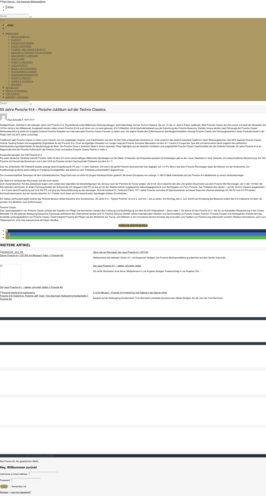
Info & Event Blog (14, 331)
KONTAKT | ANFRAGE (17, 97)
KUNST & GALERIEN (22, 62)
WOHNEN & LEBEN (16, 450)
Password (5, 480)
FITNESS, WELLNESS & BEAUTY (28, 49)
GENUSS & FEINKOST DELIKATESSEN (31, 52)
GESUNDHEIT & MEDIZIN (24, 55)
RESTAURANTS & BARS (24, 71)
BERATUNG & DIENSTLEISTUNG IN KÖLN (27, 386)
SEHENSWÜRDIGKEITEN (24, 75)
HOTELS (10, 420)
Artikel (10, 7)
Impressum (11, 334)
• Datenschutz (12, 337)
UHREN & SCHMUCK (22, 81)
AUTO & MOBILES (20, 36)
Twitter (9, 352)
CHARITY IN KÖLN (15, 383)
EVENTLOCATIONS (21, 46)
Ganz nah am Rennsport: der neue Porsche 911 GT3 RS (120, 252)
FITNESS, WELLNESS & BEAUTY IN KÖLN (27, 392)
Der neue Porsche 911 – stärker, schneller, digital (117, 265)
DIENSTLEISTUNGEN (22, 43)
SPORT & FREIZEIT (21, 78)
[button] (7, 230)
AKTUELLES (12, 87)
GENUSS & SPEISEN (17, 407)
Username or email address (14, 474)
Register (4, 492)
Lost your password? (21, 492)
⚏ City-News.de (13, 365)
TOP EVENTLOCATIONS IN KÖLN (23, 389)
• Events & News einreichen (19, 340)
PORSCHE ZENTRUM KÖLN (133, 225)
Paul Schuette (14, 119)
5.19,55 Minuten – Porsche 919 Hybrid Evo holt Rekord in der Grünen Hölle (130, 292)
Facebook (10, 356)
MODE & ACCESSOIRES (24, 68)
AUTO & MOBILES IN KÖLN (19, 380)
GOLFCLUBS (18, 59)
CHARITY (16, 40)
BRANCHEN (12, 33)
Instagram (10, 362)
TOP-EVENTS (13, 94)
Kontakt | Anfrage (14, 327)
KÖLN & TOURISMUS (16, 90)
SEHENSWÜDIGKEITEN (18, 440)
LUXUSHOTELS (19, 65)
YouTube (10, 359)
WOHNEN (16, 84)
